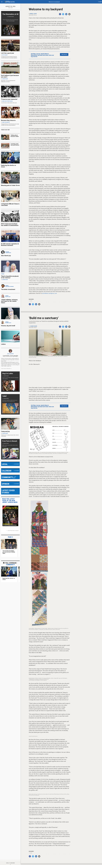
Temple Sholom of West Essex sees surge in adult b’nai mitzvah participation (10, 124)
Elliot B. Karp (7, 296)
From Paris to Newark (9, 441)
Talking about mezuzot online (15, 136)
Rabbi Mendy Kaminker (9, 286)
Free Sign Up (64, 54)
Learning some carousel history (15, 144)
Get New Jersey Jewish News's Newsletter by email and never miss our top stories (42, 55)
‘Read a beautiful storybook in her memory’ (10, 277)
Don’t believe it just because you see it (10, 76)
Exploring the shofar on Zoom (8, 166)
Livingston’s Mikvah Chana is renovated (10, 204)
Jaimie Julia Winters (6, 122)
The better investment (8, 289)
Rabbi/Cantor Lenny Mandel (7, 101)
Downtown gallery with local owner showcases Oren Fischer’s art (9, 401)
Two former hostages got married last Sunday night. (8, 552)
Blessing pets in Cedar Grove (10, 185)
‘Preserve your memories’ (9, 99)
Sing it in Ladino (7, 373)
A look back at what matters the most (9, 102)
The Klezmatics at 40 (10, 14)
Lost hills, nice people (10, 356)
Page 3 (10, 537)
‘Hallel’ (4, 396)
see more (16, 464)
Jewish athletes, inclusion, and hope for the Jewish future (9, 301)
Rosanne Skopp (8, 322)
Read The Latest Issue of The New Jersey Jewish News (9, 500)
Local (31, 300)
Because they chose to (8, 120)
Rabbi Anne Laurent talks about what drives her (9, 446)
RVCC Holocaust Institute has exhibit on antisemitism (9, 224)
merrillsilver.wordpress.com (49, 293)
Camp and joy (5, 431)
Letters (3, 344)
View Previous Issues (13, 530)
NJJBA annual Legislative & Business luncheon (10, 244)
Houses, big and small (8, 325)
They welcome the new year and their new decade (10, 20)
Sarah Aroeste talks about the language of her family (10, 378)
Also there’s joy (6, 255)
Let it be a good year (7, 53)
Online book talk (5, 129)
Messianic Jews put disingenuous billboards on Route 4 (8, 81)
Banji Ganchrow (10, 353)
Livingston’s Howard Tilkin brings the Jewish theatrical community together (9, 57)
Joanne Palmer (33, 326)
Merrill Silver (33, 13)
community (11, 564)
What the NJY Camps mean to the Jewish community (10, 435)
